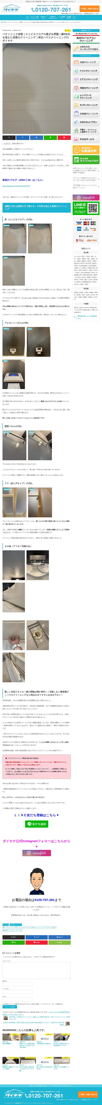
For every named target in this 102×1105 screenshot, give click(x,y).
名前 (4, 981)
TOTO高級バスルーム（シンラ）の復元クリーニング (85, 186)
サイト (4, 996)
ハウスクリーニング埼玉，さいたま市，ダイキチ (18, 927)
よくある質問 (61, 17)
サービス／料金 (35, 17)
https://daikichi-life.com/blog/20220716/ (16, 186)
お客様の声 (52, 17)
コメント (6, 961)
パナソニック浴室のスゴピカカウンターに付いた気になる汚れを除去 (85, 179)
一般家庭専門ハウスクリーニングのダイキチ (27, 1103)
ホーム (27, 17)
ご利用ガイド (43, 17)
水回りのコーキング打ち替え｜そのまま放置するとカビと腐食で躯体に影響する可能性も (85, 170)
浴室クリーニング (16, 924)
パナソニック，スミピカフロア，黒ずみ (45, 927)
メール (5, 988)
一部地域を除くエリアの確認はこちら (86, 317)
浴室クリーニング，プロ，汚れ (13, 930)
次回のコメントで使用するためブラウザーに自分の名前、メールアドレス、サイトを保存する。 (34, 1004)
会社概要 (69, 17)
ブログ (74, 17)
